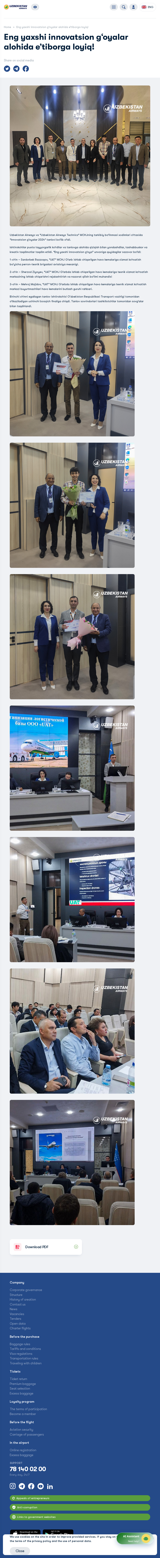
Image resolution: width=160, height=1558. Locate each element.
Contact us (18, 1304)
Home (7, 27)
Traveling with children (26, 1363)
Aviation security (21, 1429)
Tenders (15, 1319)
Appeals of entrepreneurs (32, 1498)
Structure (16, 1295)
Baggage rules (20, 1344)
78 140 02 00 (28, 1469)
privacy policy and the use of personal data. (62, 1541)
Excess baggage (21, 1393)
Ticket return (18, 1379)
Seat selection (20, 1388)
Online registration (23, 1450)
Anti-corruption (27, 1507)
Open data (18, 1323)
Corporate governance (26, 1290)
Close (20, 1551)
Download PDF (36, 1247)
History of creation (23, 1299)
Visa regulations (21, 1354)
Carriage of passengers (27, 1434)
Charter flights (20, 1328)
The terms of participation (28, 1409)
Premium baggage (23, 1384)
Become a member (23, 1414)
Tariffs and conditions (25, 1349)
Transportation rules (24, 1358)
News (13, 1309)
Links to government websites (36, 1516)
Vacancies (17, 1314)
